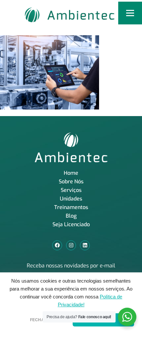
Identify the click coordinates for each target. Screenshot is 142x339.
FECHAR (38, 320)
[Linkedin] (85, 245)
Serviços (71, 190)
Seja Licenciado (71, 224)
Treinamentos (71, 207)
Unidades (71, 198)
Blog (71, 215)
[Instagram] (71, 245)
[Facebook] (57, 245)
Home (71, 173)
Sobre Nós (71, 181)
